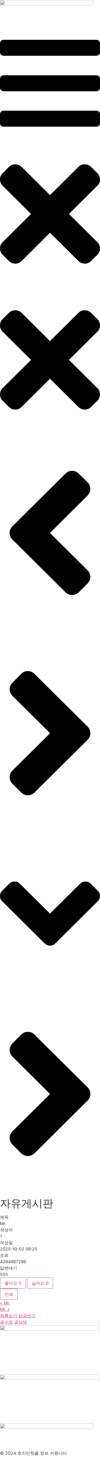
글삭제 (20, 1322)
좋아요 (13, 1283)
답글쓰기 (26, 1315)
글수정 (6, 1322)
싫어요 (40, 1283)
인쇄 (9, 1294)
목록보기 (8, 1315)
